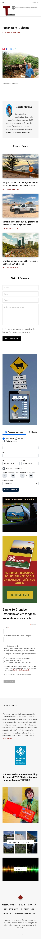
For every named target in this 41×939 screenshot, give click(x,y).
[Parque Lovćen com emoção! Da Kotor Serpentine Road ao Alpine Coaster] (20, 166)
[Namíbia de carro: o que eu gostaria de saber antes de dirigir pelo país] (20, 206)
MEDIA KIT (7, 913)
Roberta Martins (12, 32)
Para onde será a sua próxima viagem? (18, 636)
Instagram (26, 132)
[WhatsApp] (20, 897)
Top (21, 934)
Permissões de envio (11, 646)
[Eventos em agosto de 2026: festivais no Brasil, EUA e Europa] (20, 245)
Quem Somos (8, 738)
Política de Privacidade (21, 670)
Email (6, 627)
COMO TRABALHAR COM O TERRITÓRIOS (19, 909)
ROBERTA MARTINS (9, 905)
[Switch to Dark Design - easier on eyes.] (27, 2)
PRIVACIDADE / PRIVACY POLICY (25, 913)
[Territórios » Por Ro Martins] (20, 11)
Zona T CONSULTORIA (27, 905)
